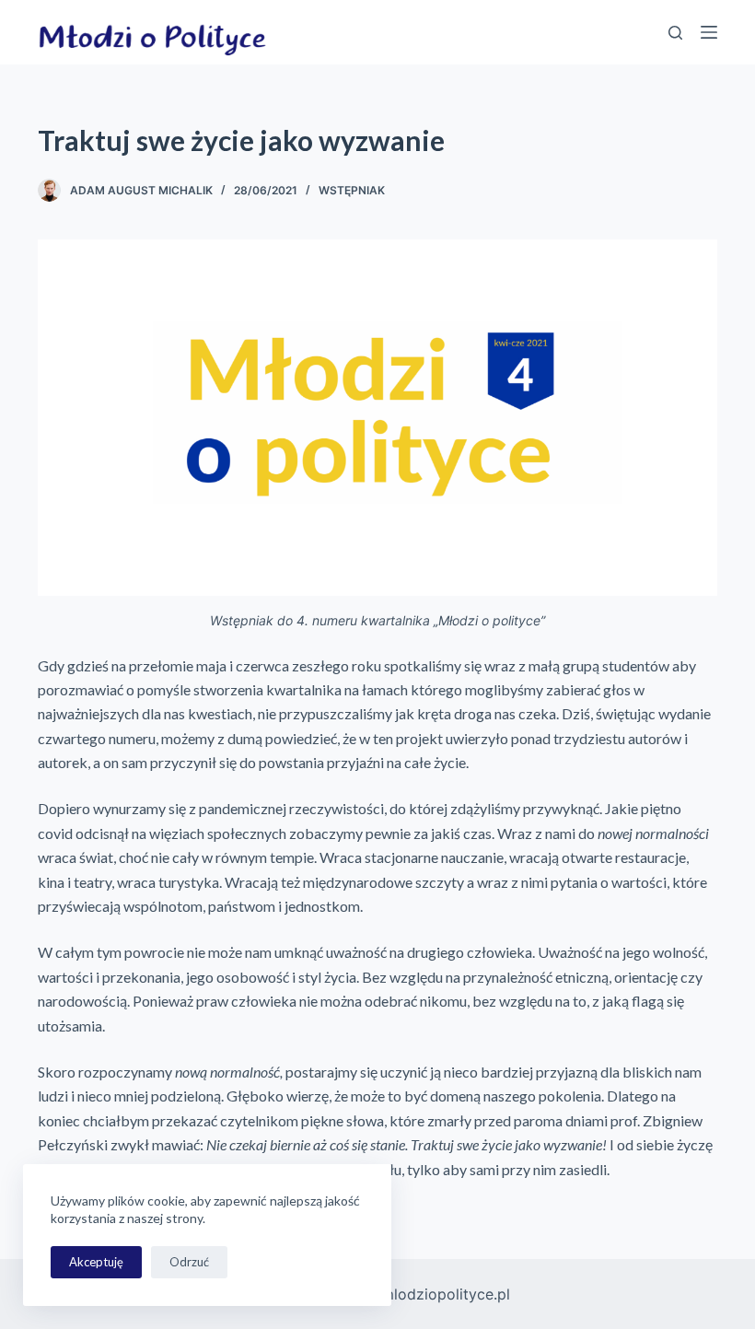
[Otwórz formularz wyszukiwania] (675, 33)
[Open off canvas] (709, 32)
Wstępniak (352, 190)
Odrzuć (189, 1261)
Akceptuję (96, 1261)
